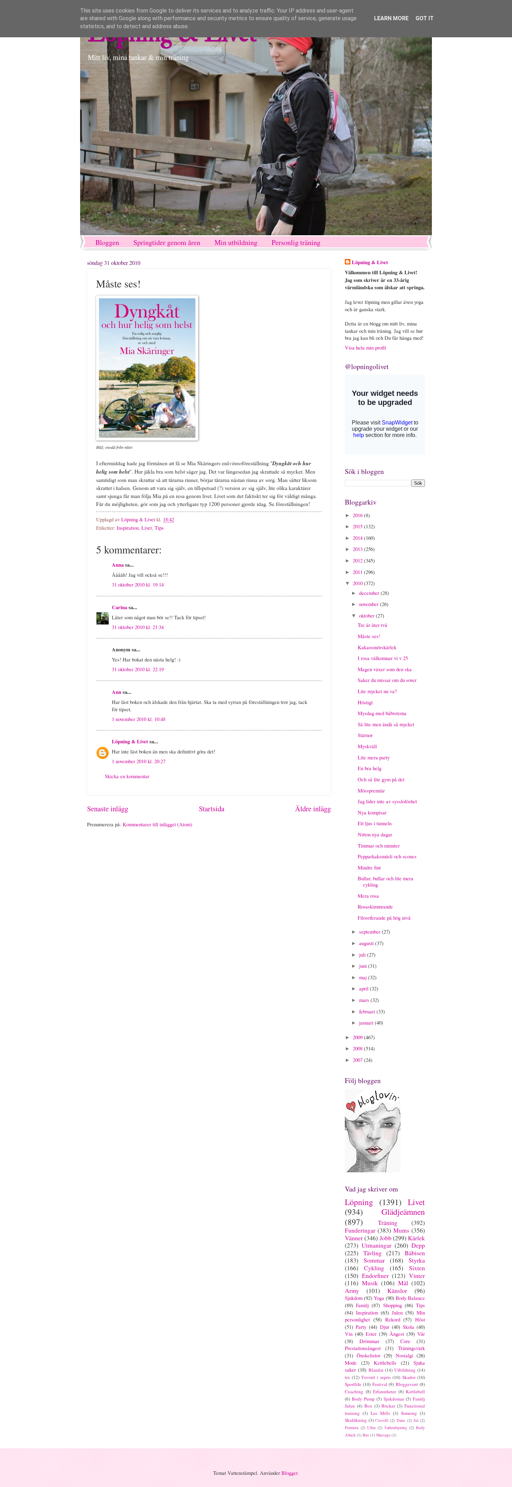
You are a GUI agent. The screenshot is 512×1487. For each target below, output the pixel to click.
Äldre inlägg (313, 808)
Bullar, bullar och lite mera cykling (385, 881)
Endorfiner (375, 1275)
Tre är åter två (372, 624)
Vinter (417, 1275)
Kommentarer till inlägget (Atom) (157, 824)
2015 (358, 526)
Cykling (374, 1268)
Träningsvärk (411, 1347)
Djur (384, 1326)
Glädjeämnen (403, 1211)
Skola (408, 1326)
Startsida (211, 808)
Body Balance (410, 1297)
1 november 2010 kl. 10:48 (138, 718)
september (370, 931)
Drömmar (369, 1340)
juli (363, 954)
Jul (415, 1420)
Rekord (392, 1319)
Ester (371, 1333)
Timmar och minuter (379, 845)
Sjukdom (354, 1297)
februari (368, 1011)
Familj (362, 1305)
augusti (367, 943)
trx (347, 1377)
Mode (351, 1362)
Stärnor (365, 734)
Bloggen (107, 242)
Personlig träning (296, 242)
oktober (367, 615)
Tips (159, 527)
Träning (387, 1222)
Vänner (354, 1238)
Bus (366, 1435)
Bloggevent (407, 1384)
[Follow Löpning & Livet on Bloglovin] (373, 1170)
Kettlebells (385, 1362)
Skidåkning (356, 1420)
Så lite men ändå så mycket (386, 724)
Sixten (417, 1268)
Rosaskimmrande (375, 906)
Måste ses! (369, 636)
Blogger (289, 1472)
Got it (425, 18)
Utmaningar (376, 1245)
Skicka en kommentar (127, 776)
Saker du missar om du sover (387, 679)
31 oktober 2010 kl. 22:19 (138, 669)
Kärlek (416, 1238)
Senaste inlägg (107, 808)
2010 (358, 583)
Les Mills (380, 1413)
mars (365, 999)
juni (363, 965)
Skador (409, 1377)
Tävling (372, 1253)
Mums (401, 1230)
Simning (409, 1413)
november (369, 603)
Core (405, 1340)
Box (368, 1406)
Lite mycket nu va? (377, 691)
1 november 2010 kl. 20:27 (138, 761)
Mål (403, 1283)
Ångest (396, 1333)
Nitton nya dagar (375, 834)
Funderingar (360, 1230)
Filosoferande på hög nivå (384, 917)
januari (367, 1022)
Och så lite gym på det (381, 779)
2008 (358, 1048)
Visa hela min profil (365, 347)
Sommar (374, 1260)
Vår (421, 1333)
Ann (116, 692)
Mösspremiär (371, 790)
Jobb (385, 1238)
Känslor (397, 1290)
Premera (351, 1427)
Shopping (392, 1305)
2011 (358, 571)
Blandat (376, 1370)
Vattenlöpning (395, 1427)
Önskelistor (368, 1355)
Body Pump (363, 1399)
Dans (401, 1420)
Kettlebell (415, 1391)
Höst (420, 1319)
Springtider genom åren (166, 242)
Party (361, 1326)
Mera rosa (368, 895)
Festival (379, 1384)
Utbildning (405, 1370)
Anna (118, 564)
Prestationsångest (363, 1347)
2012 (358, 560)
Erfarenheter (384, 1391)
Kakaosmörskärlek (377, 647)
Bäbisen (415, 1253)
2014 (358, 537)
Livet (146, 527)
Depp (418, 1245)
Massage (383, 1435)
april (364, 988)
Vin (348, 1333)
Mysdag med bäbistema (382, 713)
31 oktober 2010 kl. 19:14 (138, 584)
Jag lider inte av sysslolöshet (387, 801)
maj (363, 977)
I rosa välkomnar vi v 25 (383, 657)
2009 (358, 1037)
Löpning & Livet (130, 741)
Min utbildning (236, 242)
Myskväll (367, 746)
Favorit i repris (376, 1377)
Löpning (359, 1202)
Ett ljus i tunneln (374, 823)
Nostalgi (404, 1355)
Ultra (371, 1427)
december (370, 592)
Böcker (388, 1406)
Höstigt (365, 702)
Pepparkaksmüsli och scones (387, 856)
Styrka (417, 1260)
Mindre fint (369, 867)
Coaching (354, 1391)
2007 (358, 1059)
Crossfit (381, 1420)
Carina (119, 607)
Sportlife (353, 1384)
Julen (397, 1312)
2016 (358, 515)
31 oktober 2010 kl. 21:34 (138, 626)
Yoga (379, 1297)
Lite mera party (374, 757)
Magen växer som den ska (385, 669)
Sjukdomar (393, 1399)
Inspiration (128, 527)
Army (352, 1290)
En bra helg (369, 768)
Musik (370, 1283)
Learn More (391, 18)
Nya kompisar (372, 812)
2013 (358, 548)
